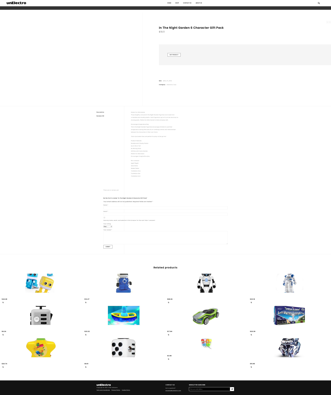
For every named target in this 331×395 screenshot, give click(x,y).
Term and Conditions (103, 390)
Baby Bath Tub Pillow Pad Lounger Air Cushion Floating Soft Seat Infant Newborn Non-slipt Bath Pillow (330, 22)
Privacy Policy (116, 390)
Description (100, 112)
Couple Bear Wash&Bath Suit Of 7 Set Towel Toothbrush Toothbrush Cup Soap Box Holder (327, 22)
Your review (107, 230)
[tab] (110, 112)
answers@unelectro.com (173, 390)
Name (105, 205)
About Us (199, 3)
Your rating (107, 224)
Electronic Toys (161, 11)
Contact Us (187, 3)
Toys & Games (150, 11)
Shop (177, 3)
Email (105, 211)
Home (169, 3)
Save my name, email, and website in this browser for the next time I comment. (129, 220)
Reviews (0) (100, 116)
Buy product (174, 54)
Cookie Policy (126, 390)
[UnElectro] (16, 3)
